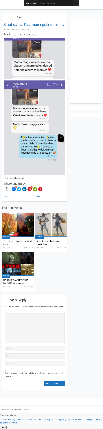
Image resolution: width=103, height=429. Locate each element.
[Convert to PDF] (40, 189)
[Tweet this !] (19, 189)
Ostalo (19, 17)
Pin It (38, 196)
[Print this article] (35, 189)
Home (9, 17)
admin (8, 248)
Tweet (7, 196)
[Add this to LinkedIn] (24, 189)
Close (3, 427)
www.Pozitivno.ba (9, 409)
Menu (33, 3)
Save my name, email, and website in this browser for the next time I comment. (34, 374)
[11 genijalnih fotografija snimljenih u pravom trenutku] (18, 225)
